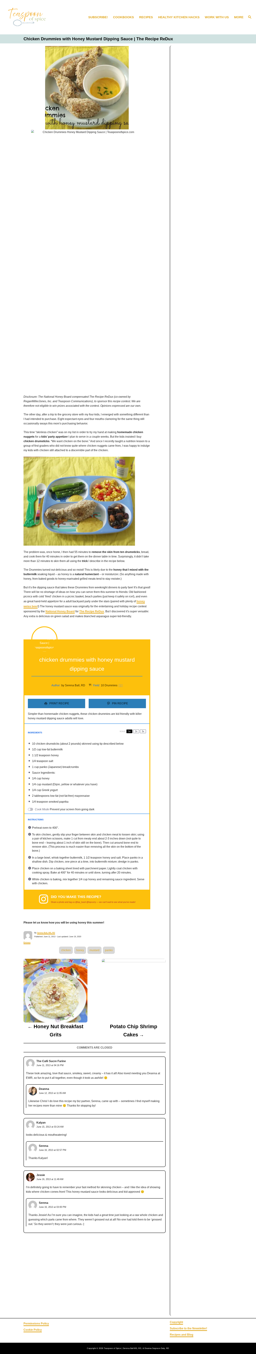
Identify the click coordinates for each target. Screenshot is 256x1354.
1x (129, 731)
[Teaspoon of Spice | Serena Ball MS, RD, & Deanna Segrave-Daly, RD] (34, 17)
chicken (66, 950)
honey (80, 950)
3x (143, 731)
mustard (94, 950)
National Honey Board (60, 611)
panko (109, 950)
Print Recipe (59, 703)
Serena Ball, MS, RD (46, 933)
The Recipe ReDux (91, 611)
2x (136, 731)
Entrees (27, 942)
